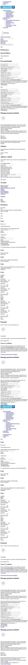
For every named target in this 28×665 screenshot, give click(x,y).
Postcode (2, 76)
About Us (5, 19)
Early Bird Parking (10, 11)
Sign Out (3, 201)
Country (2, 69)
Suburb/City (3, 75)
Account (2, 143)
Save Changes (4, 84)
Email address (4, 67)
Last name (3, 65)
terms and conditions (16, 79)
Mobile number (4, 68)
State (2, 71)
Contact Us (5, 27)
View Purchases (4, 404)
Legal (4, 4)
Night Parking (9, 14)
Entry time (3, 283)
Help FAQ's (5, 2)
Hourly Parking (9, 13)
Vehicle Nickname (4, 174)
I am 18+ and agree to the (11, 79)
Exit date (3, 287)
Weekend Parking (10, 15)
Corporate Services (7, 1)
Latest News (8, 26)
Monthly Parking (9, 16)
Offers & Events (6, 17)
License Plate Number (5, 78)
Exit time (3, 291)
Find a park (3, 254)
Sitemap (9, 663)
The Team (8, 24)
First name (3, 64)
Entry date (3, 279)
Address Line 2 (4, 73)
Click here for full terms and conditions (9, 354)
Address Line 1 (4, 72)
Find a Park (3, 42)
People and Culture (10, 22)
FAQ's (2, 39)
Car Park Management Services (13, 20)
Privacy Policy (4, 663)
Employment (8, 21)
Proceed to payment (5, 244)
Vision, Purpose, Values (11, 25)
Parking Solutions (7, 10)
